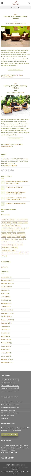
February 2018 (5, 343)
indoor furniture (24, 228)
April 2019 (4, 296)
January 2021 (5, 277)
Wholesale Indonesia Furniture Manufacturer (11, 402)
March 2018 (5, 339)
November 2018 (6, 313)
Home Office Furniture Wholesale (10, 385)
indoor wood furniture (19, 230)
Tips (15, 244)
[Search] (29, 3)
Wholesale (19, 244)
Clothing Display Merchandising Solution (15, 17)
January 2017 (5, 353)
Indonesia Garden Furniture (7, 415)
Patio (3, 239)
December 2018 (6, 310)
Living (14, 233)
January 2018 (5, 346)
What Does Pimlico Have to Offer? (16, 203)
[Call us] (9, 170)
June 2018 (4, 329)
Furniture (20, 222)
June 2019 (4, 290)
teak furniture (5, 242)
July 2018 (4, 326)
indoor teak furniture (7, 230)
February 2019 (5, 303)
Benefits (4, 219)
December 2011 (6, 359)
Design (3, 222)
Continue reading (15, 69)
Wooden (4, 255)
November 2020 (6, 283)
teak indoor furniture (7, 244)
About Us (10, 467)
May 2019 (4, 293)
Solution (11, 77)
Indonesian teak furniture (8, 228)
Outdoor (23, 236)
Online (18, 236)
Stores (20, 239)
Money (9, 236)
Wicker (22, 253)
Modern (4, 236)
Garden (25, 222)
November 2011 (6, 362)
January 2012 (5, 356)
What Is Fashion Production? (14, 187)
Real (12, 239)
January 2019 (5, 306)
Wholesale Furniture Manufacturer (10, 253)
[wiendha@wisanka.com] (12, 7)
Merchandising (5, 77)
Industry (4, 233)
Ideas (12, 225)
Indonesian (17, 225)
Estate (14, 222)
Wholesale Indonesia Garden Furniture (10, 404)
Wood (26, 253)
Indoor (17, 228)
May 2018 (4, 333)
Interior (9, 233)
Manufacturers (21, 233)
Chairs (17, 219)
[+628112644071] (15, 7)
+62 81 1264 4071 (11, 165)
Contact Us (15, 469)
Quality (8, 239)
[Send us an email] (6, 170)
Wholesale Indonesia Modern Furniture (10, 407)
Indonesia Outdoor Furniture (8, 410)
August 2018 (5, 323)
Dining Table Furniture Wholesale (10, 380)
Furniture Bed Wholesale (8, 382)
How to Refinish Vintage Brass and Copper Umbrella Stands (16, 198)
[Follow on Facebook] (2, 170)
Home (7, 225)
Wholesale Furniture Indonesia (9, 247)
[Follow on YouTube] (12, 170)
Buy (8, 219)
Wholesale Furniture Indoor (8, 250)
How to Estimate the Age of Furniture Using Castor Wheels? (17, 182)
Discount (9, 222)
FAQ (22, 467)
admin (24, 23)
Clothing (16, 75)
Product (17, 467)
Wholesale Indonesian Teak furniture (9, 413)
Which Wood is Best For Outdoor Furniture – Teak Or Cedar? (15, 193)
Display (20, 75)
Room (16, 239)
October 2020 (5, 287)
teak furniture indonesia (16, 242)
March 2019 (5, 300)
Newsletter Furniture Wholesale (10, 391)
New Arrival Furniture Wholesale (10, 388)
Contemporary (24, 219)
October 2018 (5, 316)
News (3, 267)
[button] (2, 3)
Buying (12, 219)
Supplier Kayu (4, 418)
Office (13, 236)
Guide (3, 225)
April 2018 (4, 336)
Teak (25, 239)
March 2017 (5, 349)
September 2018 (6, 320)
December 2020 (6, 280)
